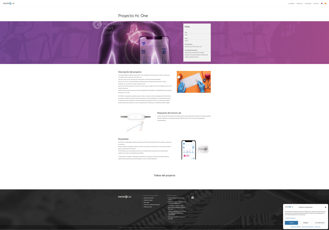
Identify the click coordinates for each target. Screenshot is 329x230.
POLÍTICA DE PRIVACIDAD (308, 227)
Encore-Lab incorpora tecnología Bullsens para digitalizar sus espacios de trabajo (176, 207)
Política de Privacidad (149, 198)
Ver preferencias (319, 223)
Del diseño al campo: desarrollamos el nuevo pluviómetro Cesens (177, 203)
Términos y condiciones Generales (152, 205)
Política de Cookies (148, 200)
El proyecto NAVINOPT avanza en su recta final (176, 218)
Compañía (291, 3)
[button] (325, 207)
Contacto (316, 3)
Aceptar (291, 223)
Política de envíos (148, 207)
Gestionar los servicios (291, 218)
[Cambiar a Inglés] (322, 5)
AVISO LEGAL (317, 227)
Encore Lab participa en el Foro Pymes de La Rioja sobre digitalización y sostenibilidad (177, 213)
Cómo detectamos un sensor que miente (176, 199)
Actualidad (308, 3)
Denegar (305, 223)
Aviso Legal (146, 202)
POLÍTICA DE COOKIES (296, 227)
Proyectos (300, 3)
